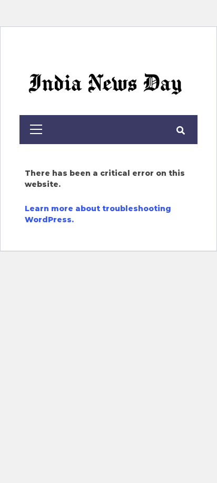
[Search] (180, 131)
